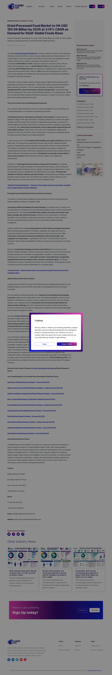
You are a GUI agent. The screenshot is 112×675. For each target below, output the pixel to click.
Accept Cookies (67, 344)
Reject (45, 344)
